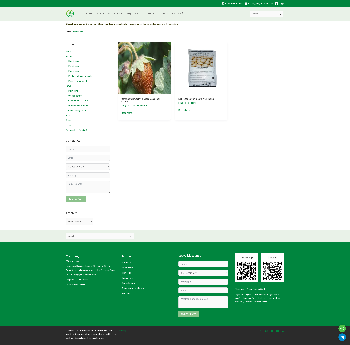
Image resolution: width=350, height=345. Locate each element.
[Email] (266, 330)
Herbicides (73, 61)
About (138, 13)
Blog (123, 105)
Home (89, 13)
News (117, 13)
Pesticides (73, 66)
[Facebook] (272, 330)
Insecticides (128, 267)
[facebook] (277, 3)
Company (72, 256)
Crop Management (77, 110)
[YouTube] (277, 330)
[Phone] (283, 330)
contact (152, 13)
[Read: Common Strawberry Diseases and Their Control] (144, 68)
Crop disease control (78, 100)
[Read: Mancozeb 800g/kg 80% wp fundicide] (201, 68)
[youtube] (282, 3)
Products (126, 262)
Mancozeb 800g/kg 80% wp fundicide (197, 99)
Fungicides (73, 71)
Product (102, 13)
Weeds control (75, 95)
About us (126, 293)
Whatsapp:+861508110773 (77, 284)
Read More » (127, 113)
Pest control (74, 91)
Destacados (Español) (174, 13)
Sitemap (123, 330)
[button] (108, 13)
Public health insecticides (80, 76)
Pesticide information (78, 105)
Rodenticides (128, 283)
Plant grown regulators (79, 81)
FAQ (129, 13)
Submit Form (75, 199)
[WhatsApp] (261, 330)
